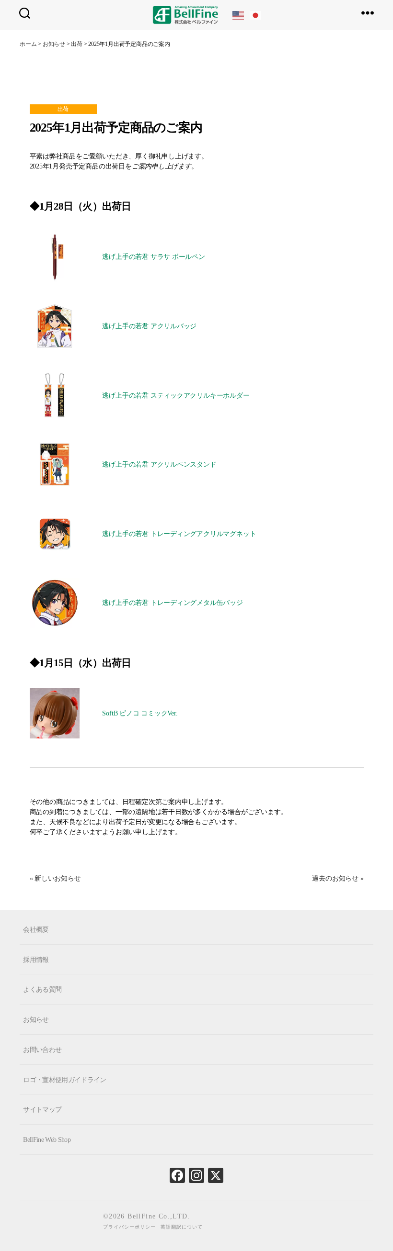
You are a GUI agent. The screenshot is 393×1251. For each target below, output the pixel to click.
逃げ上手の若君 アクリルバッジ (149, 326)
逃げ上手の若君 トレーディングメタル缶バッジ (172, 602)
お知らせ (35, 1019)
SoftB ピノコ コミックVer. (139, 713)
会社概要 (35, 929)
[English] (238, 14)
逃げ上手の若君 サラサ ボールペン (153, 256)
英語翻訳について (182, 1226)
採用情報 (35, 959)
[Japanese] (256, 14)
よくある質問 (42, 989)
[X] (215, 1178)
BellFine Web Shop (46, 1139)
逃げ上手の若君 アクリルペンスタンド (159, 464)
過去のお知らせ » (337, 878)
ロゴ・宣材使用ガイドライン (64, 1079)
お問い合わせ (42, 1049)
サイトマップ (42, 1109)
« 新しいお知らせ (55, 878)
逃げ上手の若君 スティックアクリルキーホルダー (175, 395)
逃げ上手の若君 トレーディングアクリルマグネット (179, 533)
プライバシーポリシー (129, 1226)
